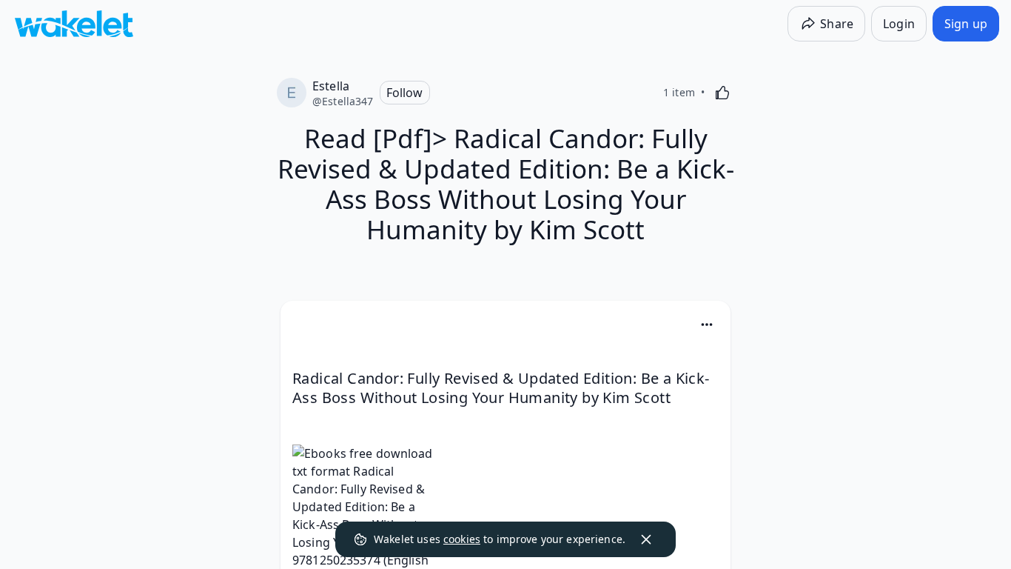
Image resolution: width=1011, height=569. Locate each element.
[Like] (722, 92)
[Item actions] (707, 324)
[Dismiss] (646, 539)
